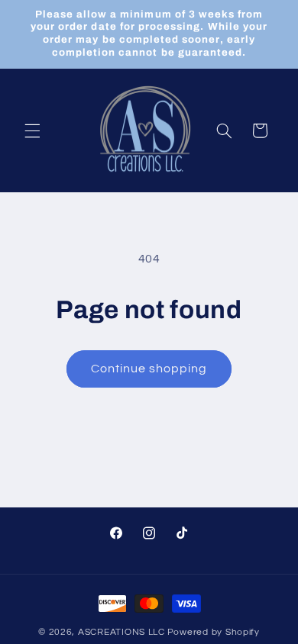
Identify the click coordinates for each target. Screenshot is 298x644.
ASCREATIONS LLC (121, 632)
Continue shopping (149, 368)
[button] (32, 130)
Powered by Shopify (213, 632)
